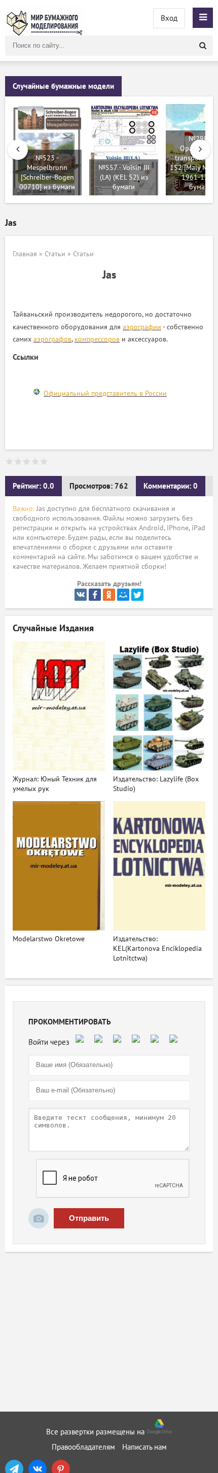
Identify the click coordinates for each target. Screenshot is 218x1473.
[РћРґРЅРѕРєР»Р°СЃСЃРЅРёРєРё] (109, 595)
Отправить (89, 1218)
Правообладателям (83, 1447)
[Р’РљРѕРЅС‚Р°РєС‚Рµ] (81, 595)
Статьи (55, 254)
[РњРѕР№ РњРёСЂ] (123, 595)
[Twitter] (137, 595)
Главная (25, 254)
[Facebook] (95, 595)
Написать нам (144, 1447)
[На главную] (45, 18)
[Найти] (203, 46)
